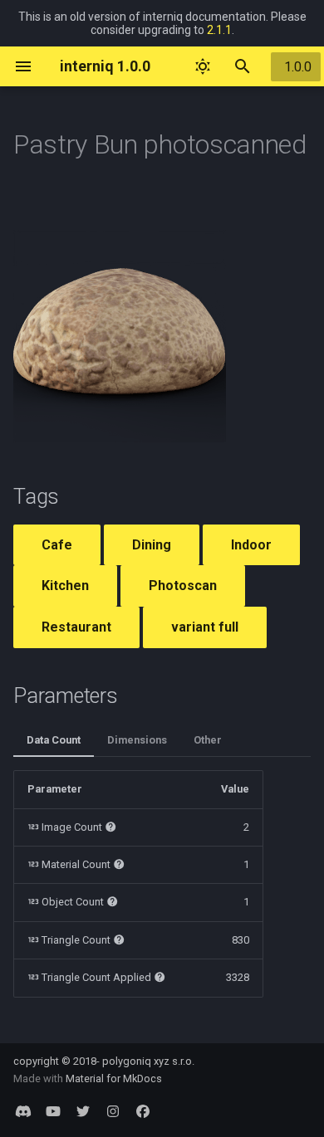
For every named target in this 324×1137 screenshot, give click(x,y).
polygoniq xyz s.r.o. (148, 1061)
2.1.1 (219, 30)
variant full (204, 627)
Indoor (251, 545)
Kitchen (65, 585)
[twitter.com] (83, 1110)
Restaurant (76, 627)
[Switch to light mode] (202, 66)
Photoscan (183, 585)
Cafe (57, 545)
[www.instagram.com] (113, 1110)
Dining (151, 545)
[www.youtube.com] (53, 1110)
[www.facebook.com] (143, 1110)
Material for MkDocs (114, 1078)
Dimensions (137, 740)
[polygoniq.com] (23, 1110)
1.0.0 (298, 67)
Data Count (54, 740)
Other (208, 740)
